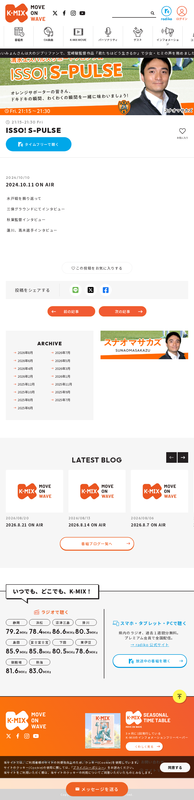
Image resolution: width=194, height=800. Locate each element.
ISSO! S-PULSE (33, 130)
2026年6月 (25, 360)
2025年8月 (25, 399)
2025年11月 (63, 384)
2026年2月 (25, 376)
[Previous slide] (171, 457)
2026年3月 (62, 368)
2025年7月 (62, 399)
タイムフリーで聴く (42, 144)
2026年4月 (25, 368)
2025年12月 (26, 384)
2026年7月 (62, 352)
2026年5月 (62, 360)
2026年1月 (62, 376)
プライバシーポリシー (88, 767)
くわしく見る (144, 746)
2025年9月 (62, 392)
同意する (175, 767)
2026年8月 (25, 352)
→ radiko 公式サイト (150, 644)
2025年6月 (25, 407)
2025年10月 (26, 392)
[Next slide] (183, 457)
